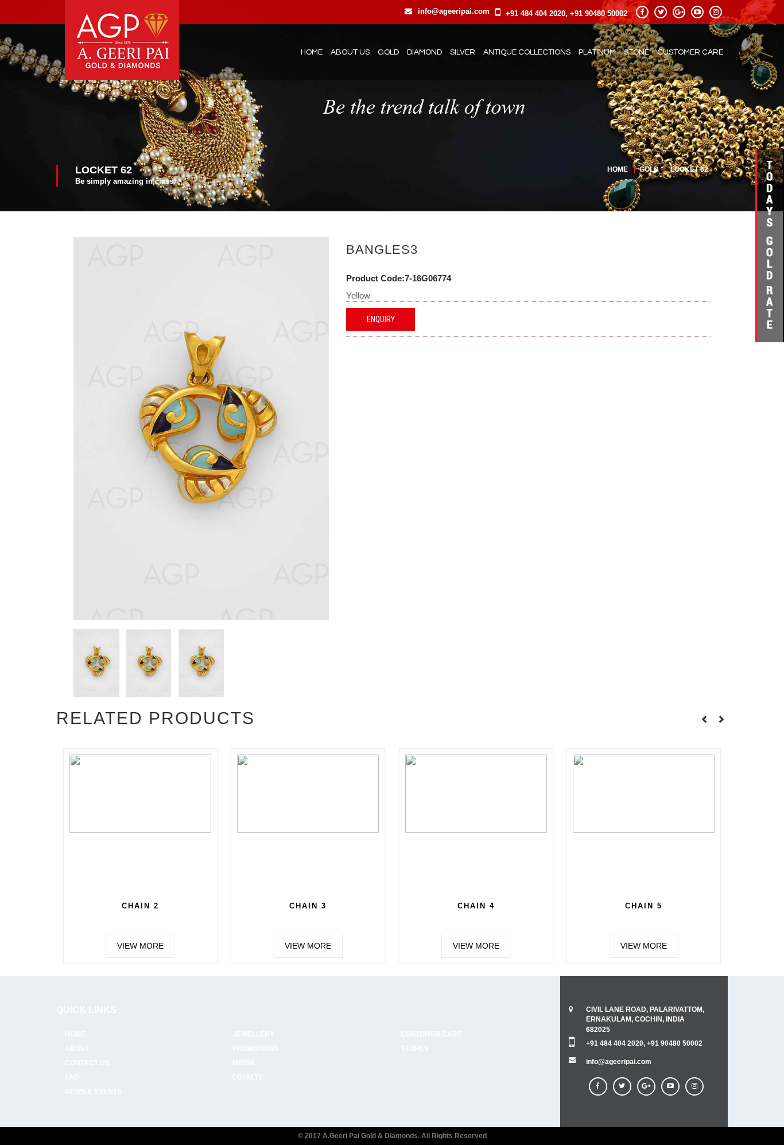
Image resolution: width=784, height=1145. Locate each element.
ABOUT (77, 1049)
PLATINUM (597, 52)
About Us (350, 52)
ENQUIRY (381, 319)
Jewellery (253, 1034)
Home (312, 52)
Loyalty (247, 1077)
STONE (636, 52)
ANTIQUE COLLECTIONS (526, 52)
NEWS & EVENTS (93, 1092)
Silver (462, 52)
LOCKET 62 (689, 169)
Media (243, 1063)
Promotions (255, 1049)
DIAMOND (424, 52)
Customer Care (690, 52)
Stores (415, 1049)
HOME (75, 1034)
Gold (650, 169)
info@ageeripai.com (454, 11)
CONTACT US (87, 1063)
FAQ (72, 1077)
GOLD (388, 52)
